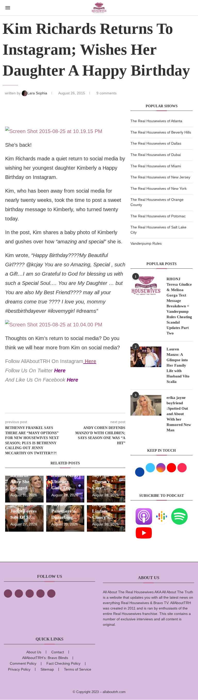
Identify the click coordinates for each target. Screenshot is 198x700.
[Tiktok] (40, 593)
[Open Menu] (7, 7)
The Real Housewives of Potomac (158, 216)
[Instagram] (30, 593)
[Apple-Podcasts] (144, 511)
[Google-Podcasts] (161, 511)
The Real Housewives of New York (158, 188)
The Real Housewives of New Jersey (160, 177)
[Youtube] (144, 528)
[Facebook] (8, 593)
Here (90, 361)
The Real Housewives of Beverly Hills (160, 132)
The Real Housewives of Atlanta (156, 121)
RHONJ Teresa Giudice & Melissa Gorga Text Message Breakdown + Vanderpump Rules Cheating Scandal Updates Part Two (179, 306)
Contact (57, 652)
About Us (33, 652)
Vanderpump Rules (146, 243)
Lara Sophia (37, 93)
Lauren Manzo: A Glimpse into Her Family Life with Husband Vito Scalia (178, 365)
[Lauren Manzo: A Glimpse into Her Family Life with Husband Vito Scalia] (145, 357)
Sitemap (47, 669)
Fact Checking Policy (63, 663)
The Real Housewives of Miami (155, 166)
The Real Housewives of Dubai (155, 155)
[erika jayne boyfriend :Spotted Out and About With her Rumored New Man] (145, 405)
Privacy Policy (19, 669)
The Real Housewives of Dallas (155, 143)
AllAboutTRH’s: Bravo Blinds (45, 658)
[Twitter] (19, 593)
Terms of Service (77, 669)
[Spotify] (179, 511)
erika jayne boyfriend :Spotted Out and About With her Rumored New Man (179, 414)
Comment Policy (23, 663)
